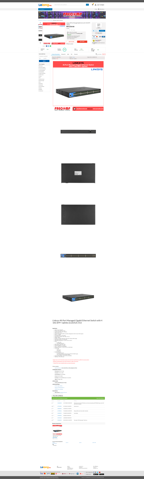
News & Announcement (83, 468)
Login (98, 4)
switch (80, 442)
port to (67, 442)
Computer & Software (42, 20)
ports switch (54, 443)
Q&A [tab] (68, 54)
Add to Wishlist (55, 438)
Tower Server (41, 90)
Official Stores (101, 9)
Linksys (73, 57)
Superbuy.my (95, 468)
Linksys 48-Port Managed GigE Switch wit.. (57, 436)
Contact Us (81, 466)
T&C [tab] (71, 54)
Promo (96, 9)
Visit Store (102, 30)
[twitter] (97, 472)
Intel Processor (41, 74)
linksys (53, 442)
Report (104, 54)
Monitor (40, 76)
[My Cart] (92, 4)
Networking (50, 20)
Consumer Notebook (42, 67)
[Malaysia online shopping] (46, 5)
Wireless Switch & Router (58, 20)
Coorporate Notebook (42, 68)
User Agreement (70, 468)
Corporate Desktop (42, 70)
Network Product (41, 79)
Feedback (80, 467)
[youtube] (99, 472)
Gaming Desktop (41, 71)
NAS (39, 77)
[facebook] (93, 472)
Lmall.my (94, 467)
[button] (40, 23)
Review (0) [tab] (63, 54)
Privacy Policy (70, 469)
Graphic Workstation (42, 73)
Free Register (102, 4)
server (99, 27)
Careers (68, 467)
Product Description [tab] (56, 54)
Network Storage (41, 80)
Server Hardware (41, 86)
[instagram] (95, 472)
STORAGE (40, 89)
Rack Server (41, 83)
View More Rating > (100, 398)
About (68, 466)
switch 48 (94, 442)
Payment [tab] (76, 54)
